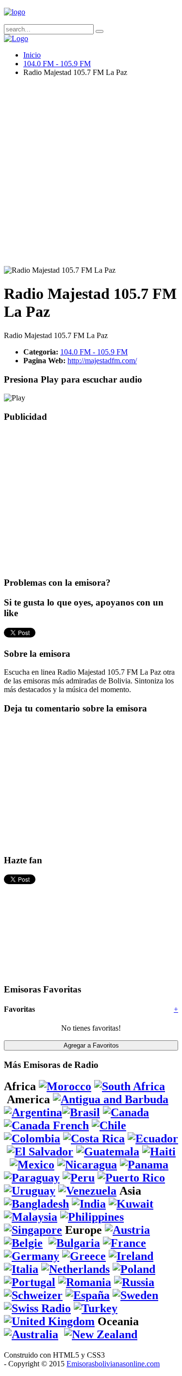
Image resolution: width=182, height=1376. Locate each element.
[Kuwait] (131, 1204)
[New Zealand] (100, 1334)
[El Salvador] (40, 1151)
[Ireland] (131, 1256)
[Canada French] (46, 1125)
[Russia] (134, 1282)
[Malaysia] (30, 1217)
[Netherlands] (75, 1269)
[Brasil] (81, 1112)
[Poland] (134, 1269)
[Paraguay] (32, 1177)
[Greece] (84, 1256)
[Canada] (126, 1112)
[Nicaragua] (87, 1164)
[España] (88, 1295)
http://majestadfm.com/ (102, 360)
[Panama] (144, 1164)
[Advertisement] (91, 175)
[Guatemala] (107, 1151)
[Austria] (127, 1230)
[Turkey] (95, 1308)
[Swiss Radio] (37, 1308)
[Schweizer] (33, 1295)
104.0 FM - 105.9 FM (57, 63)
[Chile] (109, 1125)
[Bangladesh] (36, 1204)
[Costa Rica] (94, 1138)
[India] (89, 1204)
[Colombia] (32, 1138)
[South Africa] (129, 1086)
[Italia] (21, 1269)
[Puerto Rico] (131, 1177)
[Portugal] (29, 1282)
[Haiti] (159, 1151)
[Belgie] (23, 1243)
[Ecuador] (153, 1138)
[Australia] (31, 1334)
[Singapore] (33, 1230)
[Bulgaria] (74, 1243)
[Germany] (31, 1256)
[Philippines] (92, 1217)
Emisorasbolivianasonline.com (113, 1364)
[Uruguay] (29, 1190)
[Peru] (79, 1177)
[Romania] (84, 1282)
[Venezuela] (87, 1190)
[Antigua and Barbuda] (110, 1099)
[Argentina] (33, 1112)
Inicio (32, 55)
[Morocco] (65, 1086)
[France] (124, 1243)
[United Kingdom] (49, 1321)
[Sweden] (135, 1295)
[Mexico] (32, 1164)
